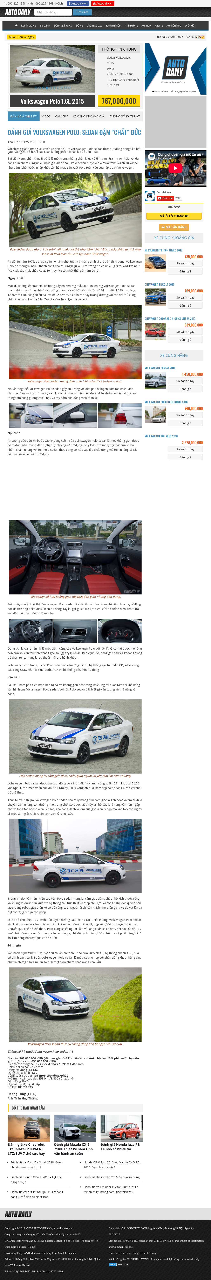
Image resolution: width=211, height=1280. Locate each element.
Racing (159, 25)
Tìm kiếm (82, 12)
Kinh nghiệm (113, 25)
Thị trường (131, 25)
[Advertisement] (75, 488)
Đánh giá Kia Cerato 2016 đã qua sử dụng (111, 1177)
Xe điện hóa (173, 25)
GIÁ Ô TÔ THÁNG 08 (174, 216)
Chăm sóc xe (94, 25)
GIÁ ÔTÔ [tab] (174, 207)
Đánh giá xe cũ (63, 25)
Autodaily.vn (78, 3)
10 (69, 88)
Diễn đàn (190, 25)
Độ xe (79, 25)
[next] (85, 73)
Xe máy (146, 25)
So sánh (45, 25)
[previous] (15, 73)
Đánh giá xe (28, 25)
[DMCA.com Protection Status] (119, 1263)
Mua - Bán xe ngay (21, 37)
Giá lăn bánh (175, 227)
